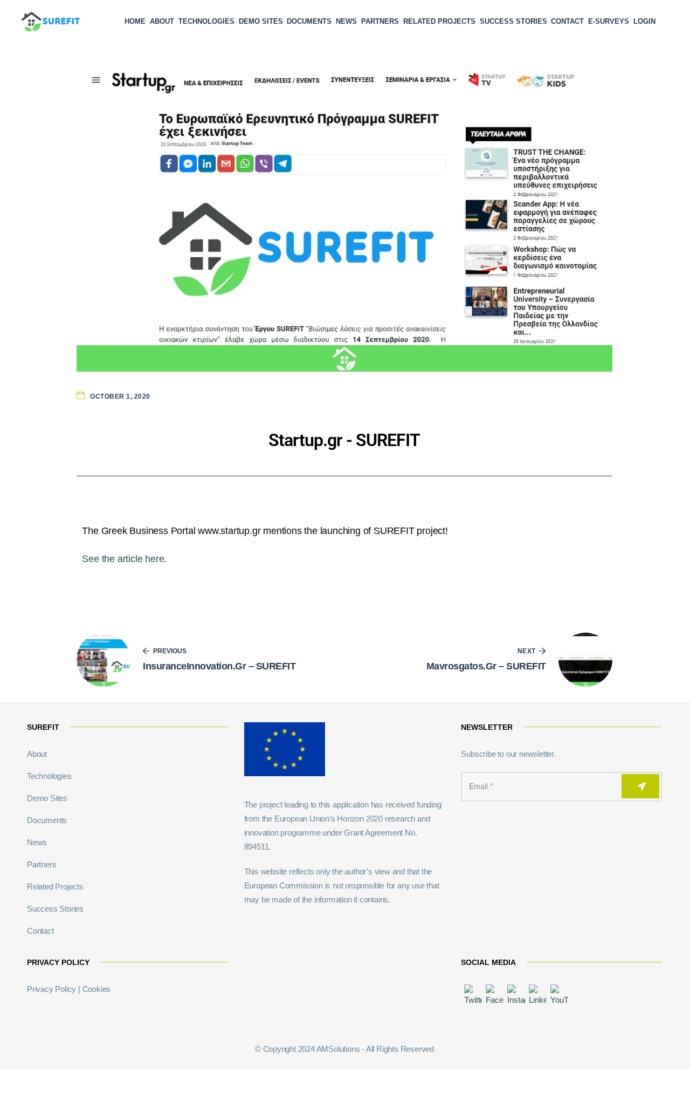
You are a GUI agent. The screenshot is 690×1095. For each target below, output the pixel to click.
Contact (567, 21)
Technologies (206, 21)
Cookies (96, 989)
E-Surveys (608, 21)
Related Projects (439, 21)
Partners (380, 21)
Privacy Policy (51, 989)
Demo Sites (261, 21)
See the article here (123, 558)
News (346, 21)
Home (135, 21)
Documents (309, 21)
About (162, 21)
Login (644, 21)
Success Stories (513, 21)
